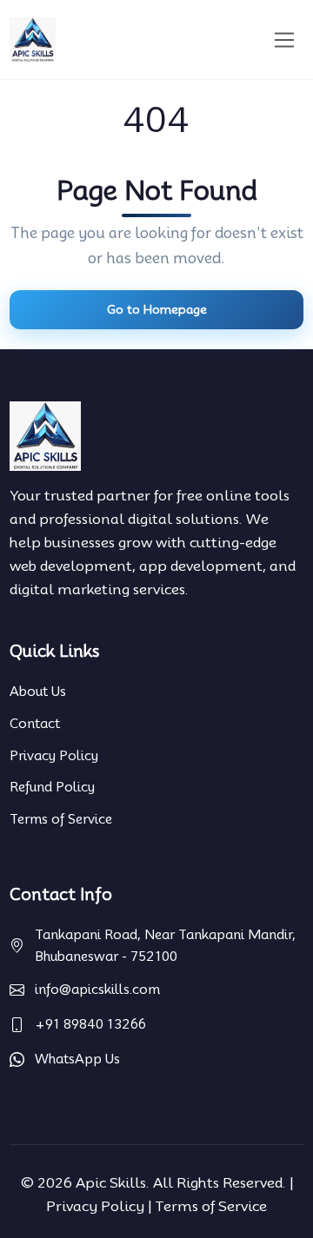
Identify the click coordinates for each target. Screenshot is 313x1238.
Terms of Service (61, 819)
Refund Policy (52, 787)
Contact (35, 724)
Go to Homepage (157, 309)
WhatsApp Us (77, 1059)
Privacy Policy (54, 756)
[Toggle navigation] (284, 39)
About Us (38, 691)
